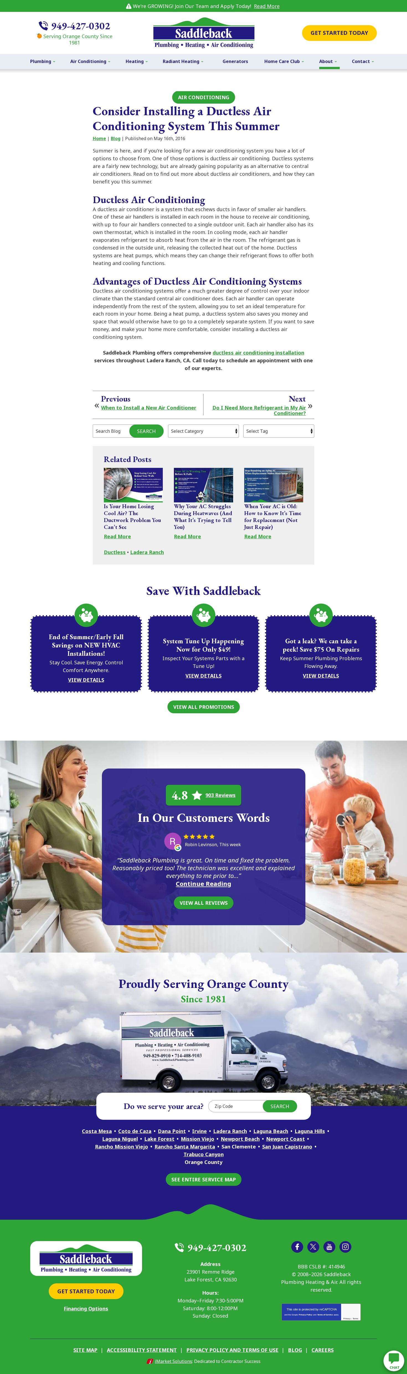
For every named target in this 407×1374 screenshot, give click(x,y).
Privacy (347, 1319)
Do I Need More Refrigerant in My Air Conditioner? (259, 410)
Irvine (199, 1131)
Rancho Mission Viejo (121, 1146)
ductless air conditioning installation (258, 352)
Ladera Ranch (147, 552)
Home (99, 138)
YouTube (329, 1247)
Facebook (297, 1247)
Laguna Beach (270, 1131)
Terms (355, 1319)
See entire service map (203, 1179)
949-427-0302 (80, 26)
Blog (115, 138)
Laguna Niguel (120, 1139)
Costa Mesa (97, 1131)
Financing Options (86, 1308)
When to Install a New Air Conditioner (148, 408)
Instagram (345, 1247)
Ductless (115, 552)
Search (146, 431)
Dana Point (172, 1131)
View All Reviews (204, 903)
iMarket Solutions (173, 1361)
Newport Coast (285, 1139)
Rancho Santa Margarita (184, 1146)
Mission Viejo (197, 1139)
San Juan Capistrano (287, 1146)
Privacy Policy (305, 1315)
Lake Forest (159, 1139)
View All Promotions (203, 707)
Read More (267, 6)
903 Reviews (220, 795)
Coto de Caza (134, 1131)
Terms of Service (325, 1315)
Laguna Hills (310, 1131)
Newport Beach (240, 1139)
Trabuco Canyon (204, 1154)
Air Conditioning (203, 97)
